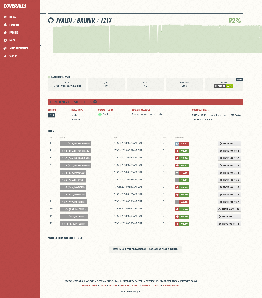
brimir (86, 20)
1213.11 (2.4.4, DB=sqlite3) (73, 216)
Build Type (77, 110)
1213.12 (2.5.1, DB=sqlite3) (73, 223)
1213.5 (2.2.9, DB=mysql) (73, 172)
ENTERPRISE (152, 281)
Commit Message (141, 110)
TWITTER (103, 285)
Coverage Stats (200, 110)
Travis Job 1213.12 (230, 223)
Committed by (105, 110)
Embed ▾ (239, 79)
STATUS (68, 281)
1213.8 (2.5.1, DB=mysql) (73, 194)
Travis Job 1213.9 (231, 202)
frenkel (106, 114)
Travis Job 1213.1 (231, 143)
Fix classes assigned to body (147, 114)
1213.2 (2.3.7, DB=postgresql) (75, 150)
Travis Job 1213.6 (231, 180)
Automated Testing (171, 285)
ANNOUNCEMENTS (89, 285)
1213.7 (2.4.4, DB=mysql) (73, 187)
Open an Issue (105, 281)
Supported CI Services (129, 285)
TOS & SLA (113, 285)
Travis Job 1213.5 (231, 172)
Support (127, 281)
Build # (52, 110)
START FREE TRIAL (168, 281)
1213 (106, 20)
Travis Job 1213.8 (231, 194)
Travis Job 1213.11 (230, 216)
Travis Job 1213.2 (231, 150)
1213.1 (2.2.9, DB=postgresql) (75, 143)
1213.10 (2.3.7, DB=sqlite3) (73, 209)
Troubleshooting (84, 281)
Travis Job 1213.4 (231, 165)
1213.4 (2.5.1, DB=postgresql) (75, 165)
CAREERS (139, 281)
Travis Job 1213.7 (231, 187)
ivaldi (64, 20)
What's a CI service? (151, 285)
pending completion (71, 101)
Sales (118, 281)
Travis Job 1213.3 (231, 158)
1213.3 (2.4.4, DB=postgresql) (75, 158)
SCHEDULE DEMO (188, 281)
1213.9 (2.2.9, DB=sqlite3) (73, 202)
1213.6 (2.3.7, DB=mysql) (72, 180)
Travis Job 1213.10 (230, 209)
